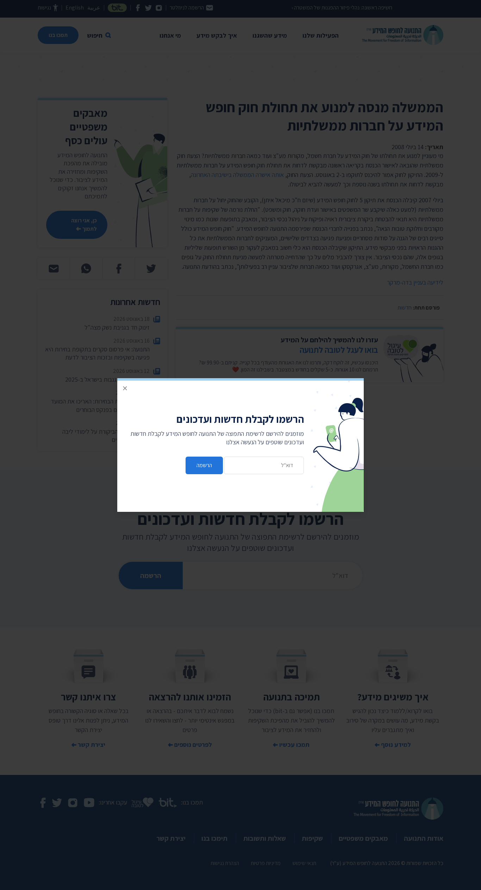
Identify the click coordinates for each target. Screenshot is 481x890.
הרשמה (204, 465)
